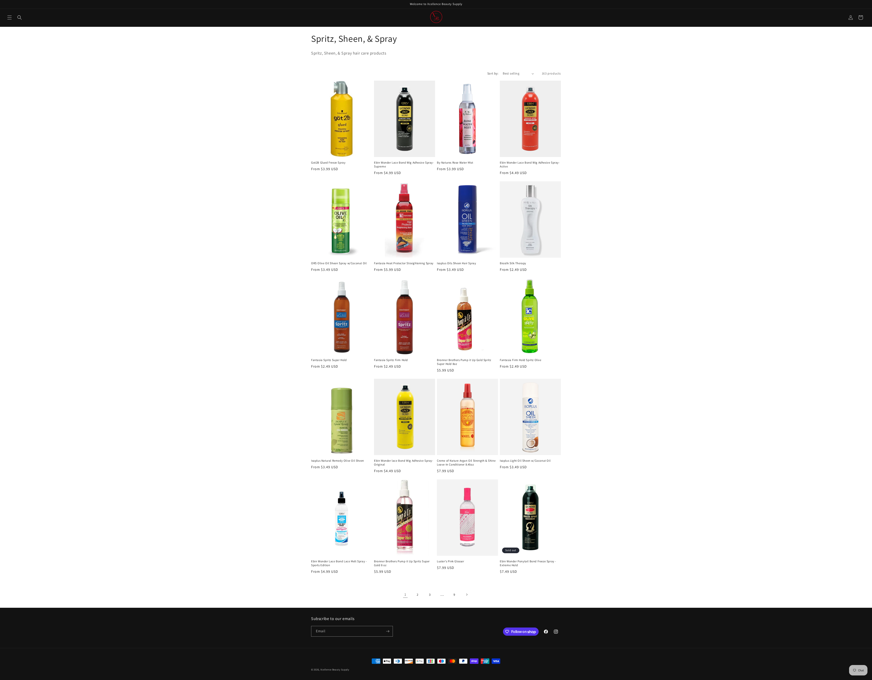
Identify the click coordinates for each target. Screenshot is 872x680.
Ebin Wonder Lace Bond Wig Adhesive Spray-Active (530, 164)
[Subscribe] (388, 631)
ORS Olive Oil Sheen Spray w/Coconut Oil (339, 263)
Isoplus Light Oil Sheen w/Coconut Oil (525, 461)
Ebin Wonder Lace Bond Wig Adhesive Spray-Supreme (404, 164)
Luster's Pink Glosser (450, 561)
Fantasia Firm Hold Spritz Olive (520, 360)
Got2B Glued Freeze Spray (328, 162)
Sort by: (492, 73)
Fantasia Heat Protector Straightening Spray (404, 263)
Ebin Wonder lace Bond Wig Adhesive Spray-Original (403, 462)
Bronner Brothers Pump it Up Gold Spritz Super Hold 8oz (464, 362)
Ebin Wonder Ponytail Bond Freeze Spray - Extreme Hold (528, 563)
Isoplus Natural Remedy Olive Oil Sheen (337, 461)
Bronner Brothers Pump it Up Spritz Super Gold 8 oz (402, 563)
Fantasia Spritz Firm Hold (391, 360)
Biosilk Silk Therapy (513, 263)
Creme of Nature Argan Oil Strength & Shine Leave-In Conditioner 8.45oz (466, 462)
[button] (10, 17)
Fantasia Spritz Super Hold (329, 360)
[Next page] (467, 595)
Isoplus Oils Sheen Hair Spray (456, 263)
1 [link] (405, 594)
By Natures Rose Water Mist (455, 162)
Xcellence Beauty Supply (334, 669)
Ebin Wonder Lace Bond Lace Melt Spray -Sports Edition (339, 563)
